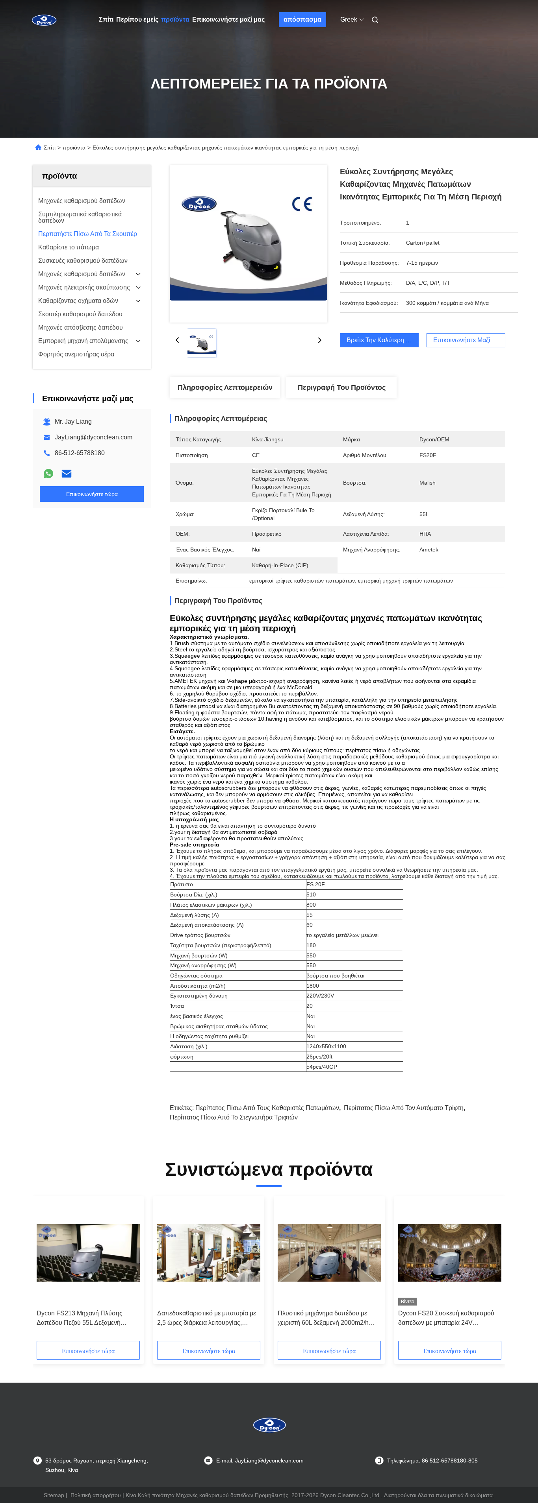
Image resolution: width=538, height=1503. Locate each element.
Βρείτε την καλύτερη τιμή (382, 340)
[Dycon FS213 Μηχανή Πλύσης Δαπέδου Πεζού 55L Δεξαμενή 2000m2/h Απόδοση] (88, 1253)
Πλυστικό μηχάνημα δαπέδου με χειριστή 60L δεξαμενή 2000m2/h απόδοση (323, 1319)
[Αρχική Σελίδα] (43, 19)
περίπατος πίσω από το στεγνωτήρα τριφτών (234, 1117)
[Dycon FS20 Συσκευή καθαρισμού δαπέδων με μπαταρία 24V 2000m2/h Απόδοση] (449, 1253)
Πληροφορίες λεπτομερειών (225, 387)
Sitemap (54, 1495)
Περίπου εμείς (137, 19)
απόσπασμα (302, 19)
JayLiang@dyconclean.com (93, 437)
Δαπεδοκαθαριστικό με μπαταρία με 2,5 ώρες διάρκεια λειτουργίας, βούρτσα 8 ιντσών (206, 1319)
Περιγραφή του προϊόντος (342, 387)
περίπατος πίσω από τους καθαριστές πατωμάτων (267, 1108)
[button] (47, 1271)
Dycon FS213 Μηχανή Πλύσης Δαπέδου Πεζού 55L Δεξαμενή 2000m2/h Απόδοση (79, 1319)
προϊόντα (175, 19)
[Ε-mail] (66, 473)
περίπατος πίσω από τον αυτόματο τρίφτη (404, 1108)
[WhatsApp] (48, 473)
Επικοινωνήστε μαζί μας (228, 19)
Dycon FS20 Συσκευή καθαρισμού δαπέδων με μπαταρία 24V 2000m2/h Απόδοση (446, 1319)
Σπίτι (106, 19)
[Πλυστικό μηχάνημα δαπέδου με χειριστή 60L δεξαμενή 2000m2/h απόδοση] (329, 1253)
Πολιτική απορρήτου (95, 1495)
